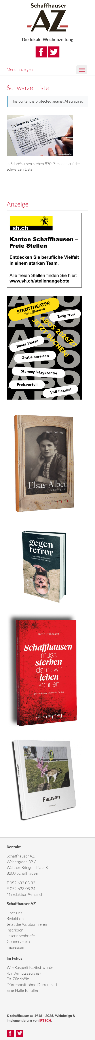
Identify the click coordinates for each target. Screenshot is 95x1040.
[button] (81, 69)
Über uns (14, 913)
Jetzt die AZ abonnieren (27, 925)
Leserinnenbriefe (21, 936)
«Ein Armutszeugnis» (24, 973)
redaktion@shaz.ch (27, 895)
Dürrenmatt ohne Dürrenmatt (32, 985)
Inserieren (15, 930)
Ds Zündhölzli (18, 979)
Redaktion (15, 919)
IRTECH (45, 1020)
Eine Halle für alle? (22, 991)
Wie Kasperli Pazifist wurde (30, 968)
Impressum (16, 948)
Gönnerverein (18, 942)
